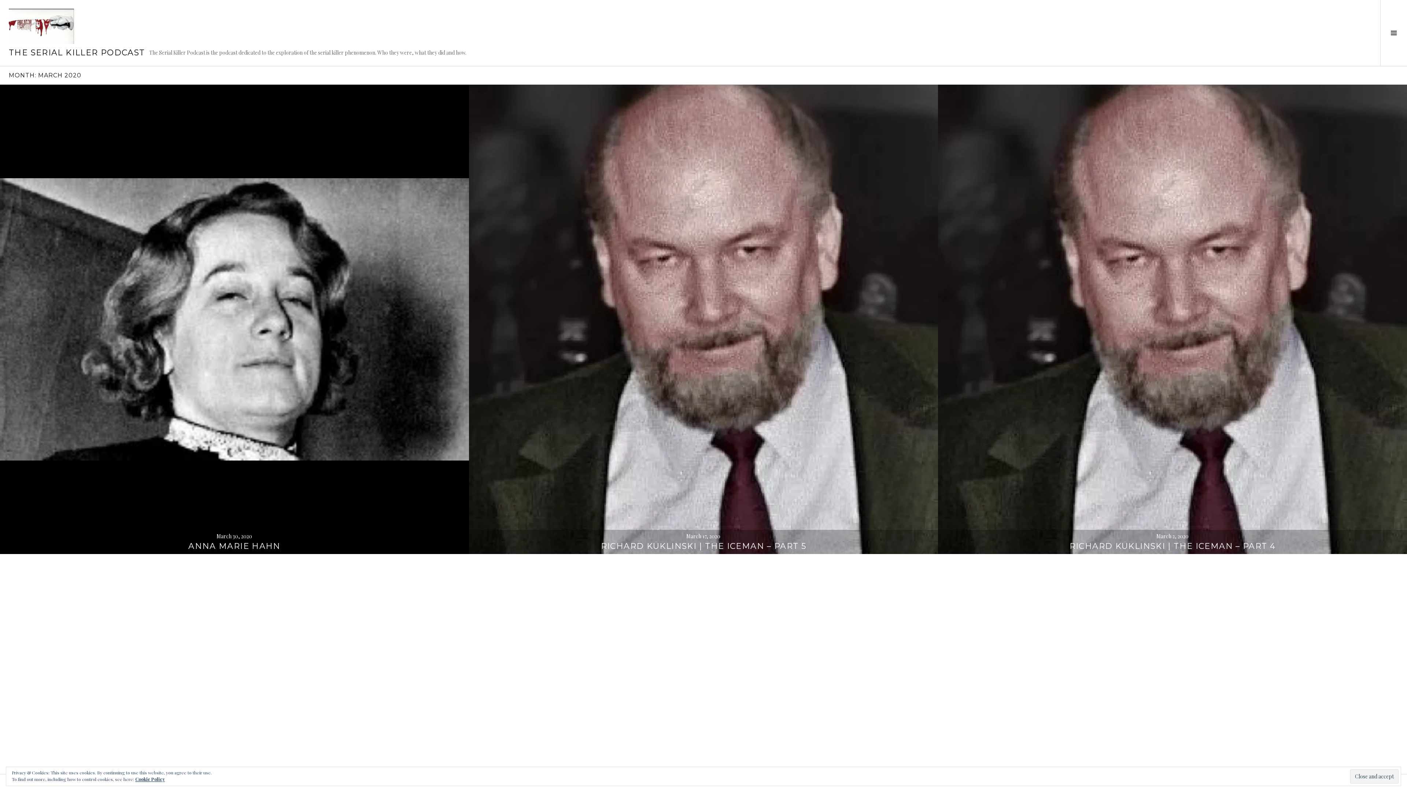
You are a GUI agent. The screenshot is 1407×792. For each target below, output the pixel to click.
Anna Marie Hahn (234, 546)
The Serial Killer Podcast (77, 53)
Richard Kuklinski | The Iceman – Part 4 (1173, 546)
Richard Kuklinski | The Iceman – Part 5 (703, 546)
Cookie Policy (150, 779)
